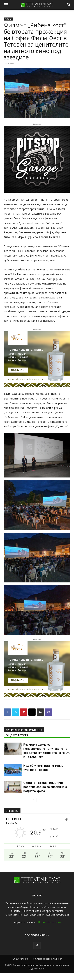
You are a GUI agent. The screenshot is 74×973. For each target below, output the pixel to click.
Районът (8, 19)
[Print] (40, 712)
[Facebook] (7, 712)
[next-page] (39, 800)
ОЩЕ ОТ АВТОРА (17, 735)
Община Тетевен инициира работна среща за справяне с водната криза (45, 787)
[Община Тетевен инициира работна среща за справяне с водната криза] (13, 787)
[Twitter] (15, 712)
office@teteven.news (49, 922)
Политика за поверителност (47, 958)
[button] (5, 5)
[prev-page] (33, 800)
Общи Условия (20, 958)
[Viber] (48, 712)
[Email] (32, 712)
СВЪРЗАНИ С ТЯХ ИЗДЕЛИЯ (24, 730)
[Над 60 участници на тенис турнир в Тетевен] (13, 770)
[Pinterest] (23, 712)
